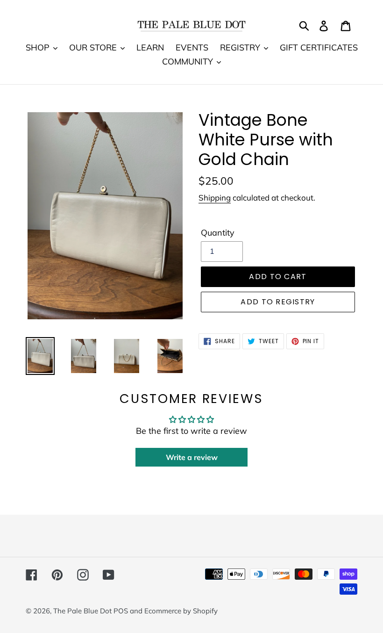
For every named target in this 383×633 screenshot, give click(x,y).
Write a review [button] (192, 457)
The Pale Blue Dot (83, 610)
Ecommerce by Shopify (181, 610)
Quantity (217, 232)
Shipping (215, 197)
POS (120, 610)
